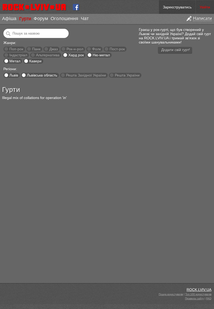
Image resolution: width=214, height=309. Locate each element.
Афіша (9, 18)
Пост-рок (117, 49)
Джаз (53, 49)
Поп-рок (16, 49)
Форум (41, 18)
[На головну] (36, 7)
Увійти (205, 7)
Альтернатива (48, 55)
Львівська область (42, 75)
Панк (36, 49)
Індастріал (18, 55)
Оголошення (64, 18)
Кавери (35, 61)
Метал (14, 61)
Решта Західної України (86, 75)
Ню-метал (101, 55)
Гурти (25, 18)
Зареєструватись (177, 7)
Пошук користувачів (171, 294)
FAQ (208, 298)
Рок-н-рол (75, 49)
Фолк (96, 49)
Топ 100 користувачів (198, 294)
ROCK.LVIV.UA (199, 290)
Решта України (127, 75)
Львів (13, 75)
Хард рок (76, 55)
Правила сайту (194, 298)
